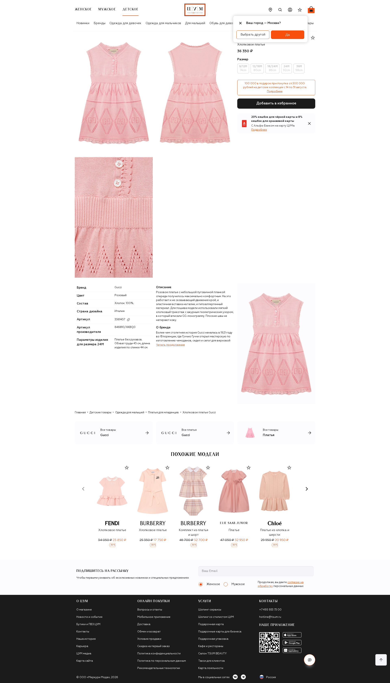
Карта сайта (84, 661)
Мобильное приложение (153, 617)
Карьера (82, 646)
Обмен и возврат (149, 631)
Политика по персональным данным (161, 661)
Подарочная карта (211, 624)
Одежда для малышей (129, 412)
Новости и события (89, 617)
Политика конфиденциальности (159, 653)
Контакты (82, 631)
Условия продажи (149, 639)
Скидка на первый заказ (153, 646)
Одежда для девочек (125, 23)
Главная (80, 412)
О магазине (84, 609)
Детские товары (100, 412)
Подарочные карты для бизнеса (219, 631)
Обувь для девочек (223, 23)
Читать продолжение (170, 345)
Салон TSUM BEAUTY (212, 653)
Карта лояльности (210, 668)
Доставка (143, 624)
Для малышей (195, 23)
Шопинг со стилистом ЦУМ (216, 617)
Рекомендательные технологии (158, 668)
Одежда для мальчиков (163, 23)
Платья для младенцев (163, 412)
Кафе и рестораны (210, 646)
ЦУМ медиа (83, 653)
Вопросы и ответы (149, 609)
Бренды (99, 23)
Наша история (86, 639)
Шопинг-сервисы (209, 609)
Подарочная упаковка (213, 639)
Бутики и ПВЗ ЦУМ (88, 624)
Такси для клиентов (211, 661)
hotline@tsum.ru (270, 617)
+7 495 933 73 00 (270, 609)
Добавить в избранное (276, 103)
